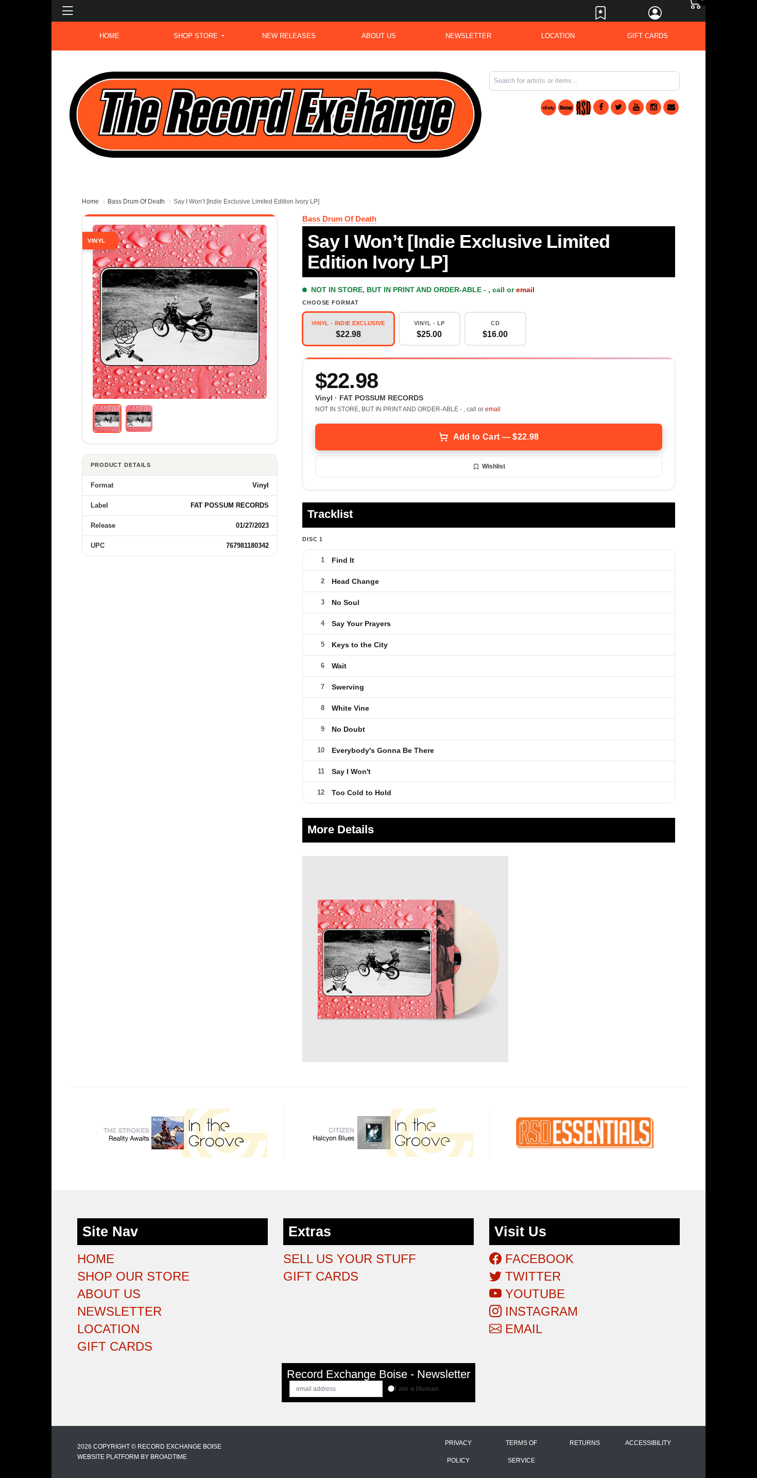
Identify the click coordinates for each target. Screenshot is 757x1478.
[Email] (671, 107)
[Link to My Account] (655, 15)
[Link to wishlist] (601, 15)
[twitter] (618, 107)
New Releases (289, 36)
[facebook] (601, 107)
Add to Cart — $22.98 (496, 436)
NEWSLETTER (468, 36)
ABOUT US (379, 36)
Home (90, 201)
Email (522, 1329)
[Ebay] (548, 107)
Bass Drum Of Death (136, 201)
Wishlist (493, 466)
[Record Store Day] (583, 107)
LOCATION (558, 36)
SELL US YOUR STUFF (349, 1259)
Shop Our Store (133, 1276)
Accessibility (648, 1443)
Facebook (538, 1259)
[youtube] (636, 107)
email (525, 289)
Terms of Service (521, 1451)
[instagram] (653, 107)
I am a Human (416, 1388)
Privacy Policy (458, 1451)
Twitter (531, 1276)
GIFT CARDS (647, 36)
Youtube (533, 1294)
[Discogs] (566, 107)
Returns (585, 1443)
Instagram (540, 1311)
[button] (199, 36)
